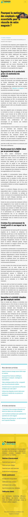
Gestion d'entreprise (7, 37)
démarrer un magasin (18, 88)
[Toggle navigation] (25, 2)
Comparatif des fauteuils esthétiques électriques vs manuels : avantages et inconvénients (12, 377)
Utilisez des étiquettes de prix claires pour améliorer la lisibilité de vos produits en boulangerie (13, 393)
